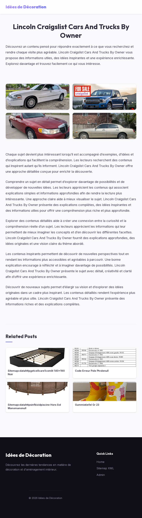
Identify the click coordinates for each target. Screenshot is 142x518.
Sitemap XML (105, 468)
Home (100, 462)
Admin (100, 475)
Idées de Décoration (28, 455)
